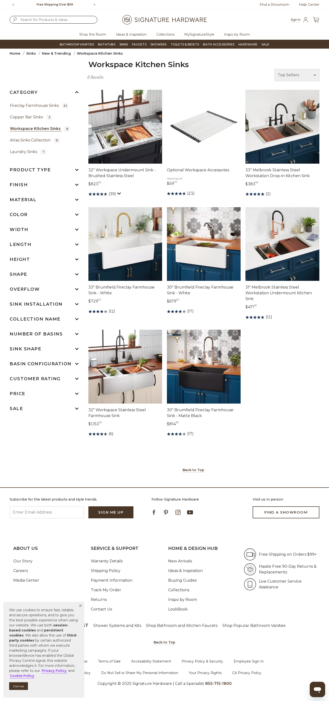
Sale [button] (265, 44)
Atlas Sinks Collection (34, 140)
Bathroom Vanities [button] (77, 44)
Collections (178, 590)
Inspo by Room (182, 599)
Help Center (309, 4)
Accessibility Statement (151, 661)
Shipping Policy (105, 570)
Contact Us (101, 609)
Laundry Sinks (27, 151)
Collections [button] (165, 34)
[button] (80, 606)
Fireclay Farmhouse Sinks (38, 105)
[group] (54, 4)
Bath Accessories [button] (218, 44)
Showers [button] (159, 44)
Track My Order (106, 590)
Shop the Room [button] (92, 34)
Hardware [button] (247, 44)
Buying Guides (182, 580)
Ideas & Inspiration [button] (131, 34)
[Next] (96, 4)
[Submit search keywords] (15, 19)
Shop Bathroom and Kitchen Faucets (181, 625)
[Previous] (13, 4)
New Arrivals (180, 561)
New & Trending (56, 53)
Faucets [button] (139, 44)
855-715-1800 (218, 683)
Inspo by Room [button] (237, 34)
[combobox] (53, 20)
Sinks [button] (123, 44)
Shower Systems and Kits (117, 625)
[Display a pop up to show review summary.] (120, 195)
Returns (99, 599)
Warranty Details (107, 561)
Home (15, 53)
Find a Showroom (274, 4)
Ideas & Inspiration (185, 570)
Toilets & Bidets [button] (185, 44)
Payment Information (111, 580)
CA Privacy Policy (246, 673)
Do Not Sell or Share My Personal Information (139, 673)
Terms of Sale (109, 661)
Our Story (23, 561)
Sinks (31, 53)
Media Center (26, 580)
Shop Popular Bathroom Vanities (253, 625)
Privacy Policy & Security (202, 661)
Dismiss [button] (18, 686)
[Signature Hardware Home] (164, 20)
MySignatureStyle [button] (199, 34)
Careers (20, 570)
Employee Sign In (249, 661)
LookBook (178, 609)
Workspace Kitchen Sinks (39, 128)
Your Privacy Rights (205, 673)
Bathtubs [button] (106, 44)
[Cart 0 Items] (316, 19)
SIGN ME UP (111, 512)
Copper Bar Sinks (30, 117)
